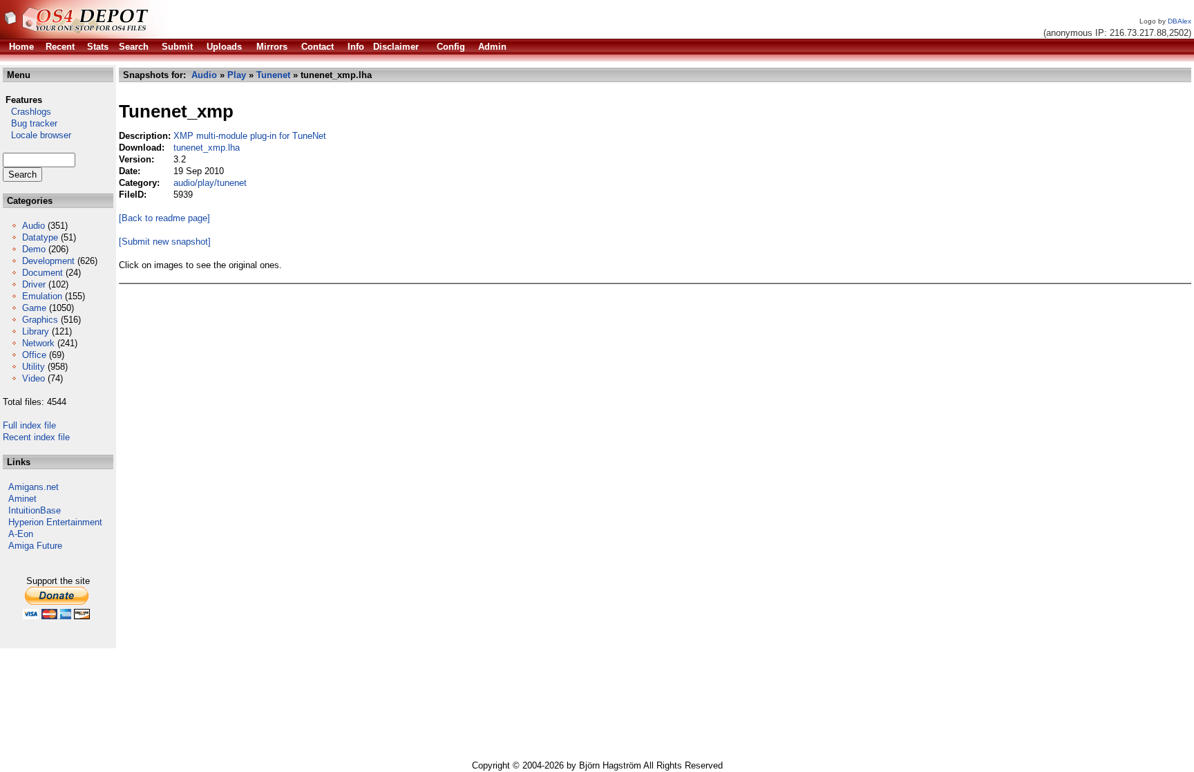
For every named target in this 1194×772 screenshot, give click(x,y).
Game (34, 308)
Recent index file (36, 437)
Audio (33, 225)
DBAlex (1179, 21)
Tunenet (273, 75)
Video (33, 378)
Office (34, 355)
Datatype (40, 237)
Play (236, 75)
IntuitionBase (34, 510)
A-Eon (20, 534)
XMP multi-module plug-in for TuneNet (249, 136)
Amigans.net (33, 487)
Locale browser (37, 135)
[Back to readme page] (164, 218)
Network (38, 343)
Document (42, 272)
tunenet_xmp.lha (206, 147)
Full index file (29, 425)
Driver (34, 284)
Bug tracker (30, 123)
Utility (33, 366)
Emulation (42, 296)
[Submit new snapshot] (165, 241)
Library (35, 331)
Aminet (22, 498)
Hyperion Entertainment (55, 522)
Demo (34, 249)
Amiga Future (35, 545)
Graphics (40, 319)
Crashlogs (27, 111)
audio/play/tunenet (210, 183)
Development (48, 261)
